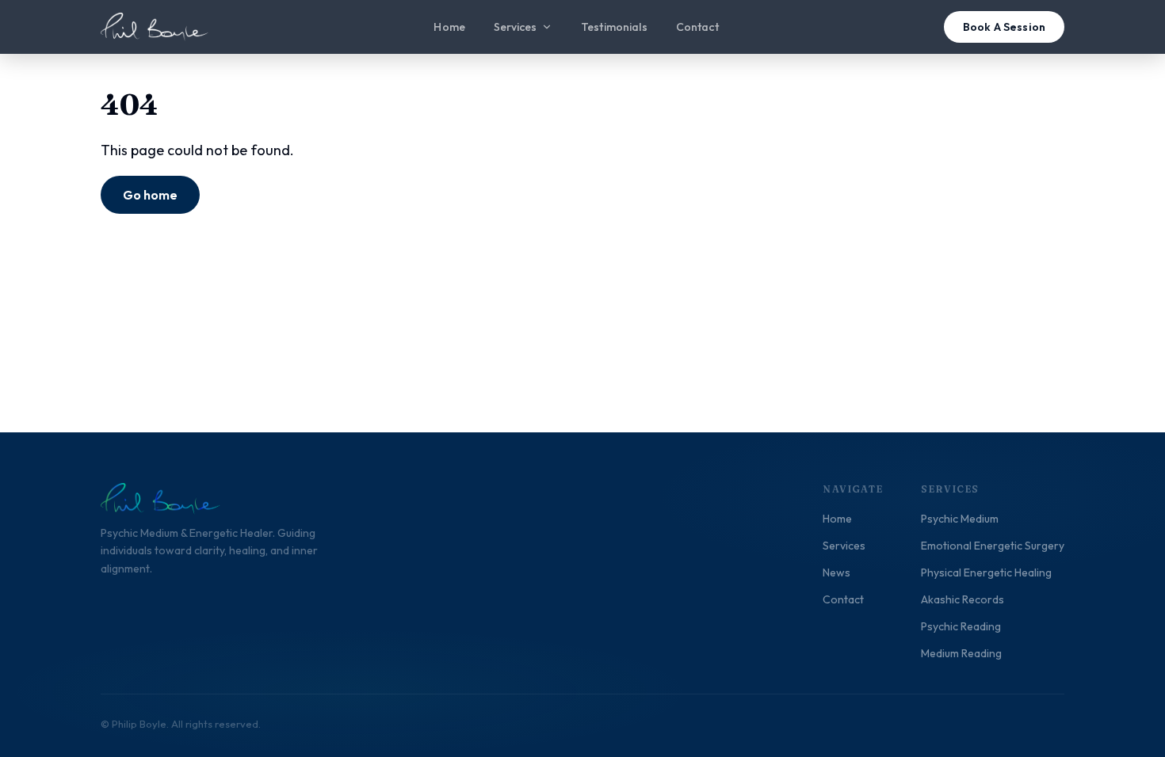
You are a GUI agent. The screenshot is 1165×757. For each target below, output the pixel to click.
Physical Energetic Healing (986, 572)
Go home (150, 195)
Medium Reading (961, 653)
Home (449, 27)
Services (515, 27)
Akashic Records (962, 599)
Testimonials (614, 27)
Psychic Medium (960, 519)
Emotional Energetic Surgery (992, 545)
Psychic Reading (961, 626)
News (836, 572)
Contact (697, 27)
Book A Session (1004, 27)
